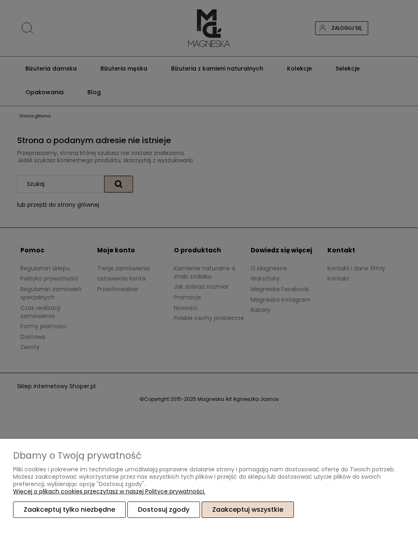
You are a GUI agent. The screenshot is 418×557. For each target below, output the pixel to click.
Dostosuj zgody (163, 509)
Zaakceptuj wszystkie (247, 509)
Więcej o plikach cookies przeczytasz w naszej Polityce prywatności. (109, 491)
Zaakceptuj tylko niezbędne (69, 509)
